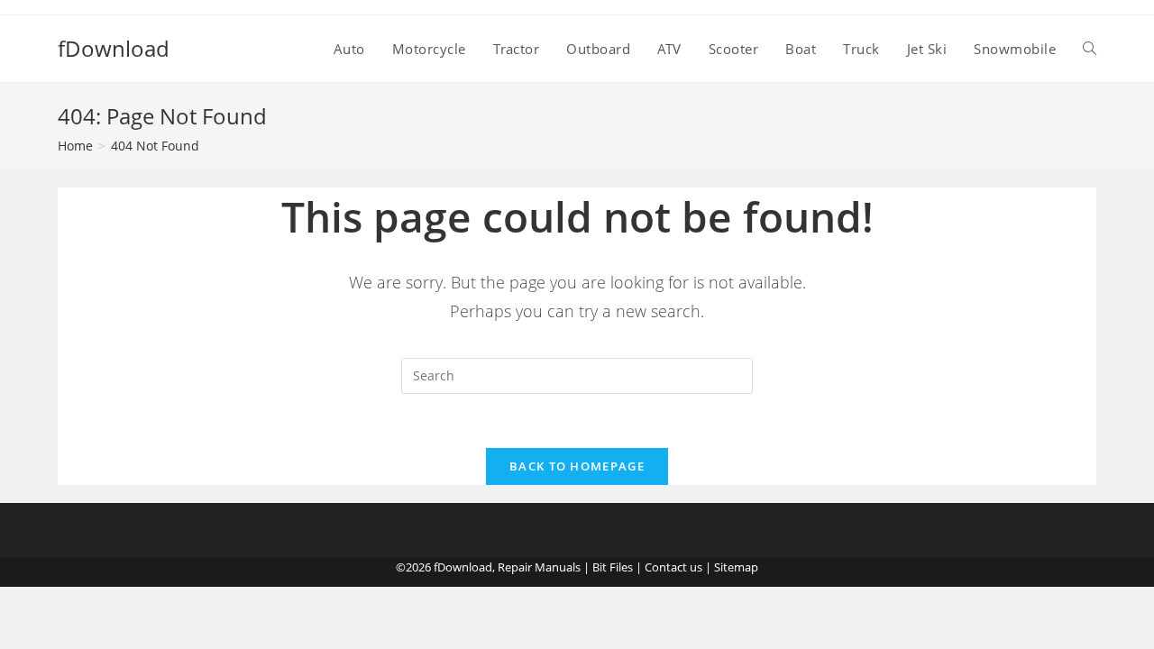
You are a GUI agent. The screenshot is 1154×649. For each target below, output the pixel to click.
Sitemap (736, 567)
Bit (599, 567)
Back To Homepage (577, 466)
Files (621, 567)
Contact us (673, 567)
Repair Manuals (539, 567)
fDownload (113, 48)
